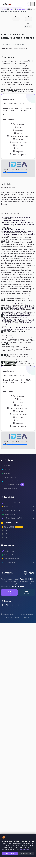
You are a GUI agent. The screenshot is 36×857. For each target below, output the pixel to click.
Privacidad (27, 617)
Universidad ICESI (10, 562)
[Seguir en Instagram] (6, 605)
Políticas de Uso (9, 555)
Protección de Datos (11, 559)
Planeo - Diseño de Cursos (13, 510)
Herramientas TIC (10, 477)
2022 (5, 531)
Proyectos (8, 473)
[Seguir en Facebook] (2, 605)
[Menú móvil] (32, 4)
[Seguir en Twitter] (17, 605)
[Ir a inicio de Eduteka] (7, 4)
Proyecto (4, 9)
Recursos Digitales (10, 489)
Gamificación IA (9, 514)
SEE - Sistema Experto (13, 485)
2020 (5, 537)
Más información (25, 849)
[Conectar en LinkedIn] (13, 605)
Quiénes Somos (9, 551)
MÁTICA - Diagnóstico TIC (13, 518)
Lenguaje (12, 9)
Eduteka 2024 (12, 527)
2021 (5, 534)
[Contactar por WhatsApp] (21, 605)
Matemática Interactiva (12, 481)
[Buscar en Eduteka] (27, 4)
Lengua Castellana (22, 9)
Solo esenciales (26, 853)
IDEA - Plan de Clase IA (12, 503)
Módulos (7, 469)
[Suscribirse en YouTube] (9, 605)
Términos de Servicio (12, 617)
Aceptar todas (9, 853)
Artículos (7, 466)
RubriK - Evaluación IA (11, 506)
